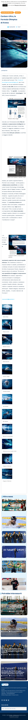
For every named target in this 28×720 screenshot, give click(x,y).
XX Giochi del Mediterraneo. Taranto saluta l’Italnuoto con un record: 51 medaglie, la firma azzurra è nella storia (12, 607)
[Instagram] (8, 700)
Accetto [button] (5, 5)
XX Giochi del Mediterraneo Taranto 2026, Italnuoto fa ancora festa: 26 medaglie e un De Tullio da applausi (13, 650)
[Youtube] (6, 700)
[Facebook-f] (2, 700)
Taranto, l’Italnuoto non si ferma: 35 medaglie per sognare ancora (13, 628)
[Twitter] (4, 700)
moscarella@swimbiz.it (8, 299)
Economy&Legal (7, 12)
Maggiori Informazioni (20, 5)
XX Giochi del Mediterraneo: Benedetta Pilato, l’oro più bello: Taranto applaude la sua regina (12, 672)
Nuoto (17, 12)
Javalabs (16, 717)
